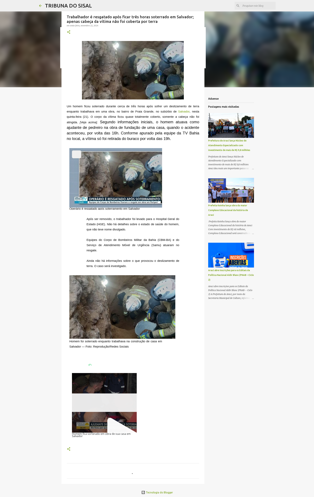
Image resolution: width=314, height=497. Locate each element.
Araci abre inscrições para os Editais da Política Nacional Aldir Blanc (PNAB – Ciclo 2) (231, 275)
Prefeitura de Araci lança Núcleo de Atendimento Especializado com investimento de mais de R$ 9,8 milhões (229, 145)
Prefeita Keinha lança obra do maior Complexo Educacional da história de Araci (228, 210)
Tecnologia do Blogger (159, 492)
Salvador (184, 111)
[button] (69, 32)
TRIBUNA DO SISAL (68, 5)
